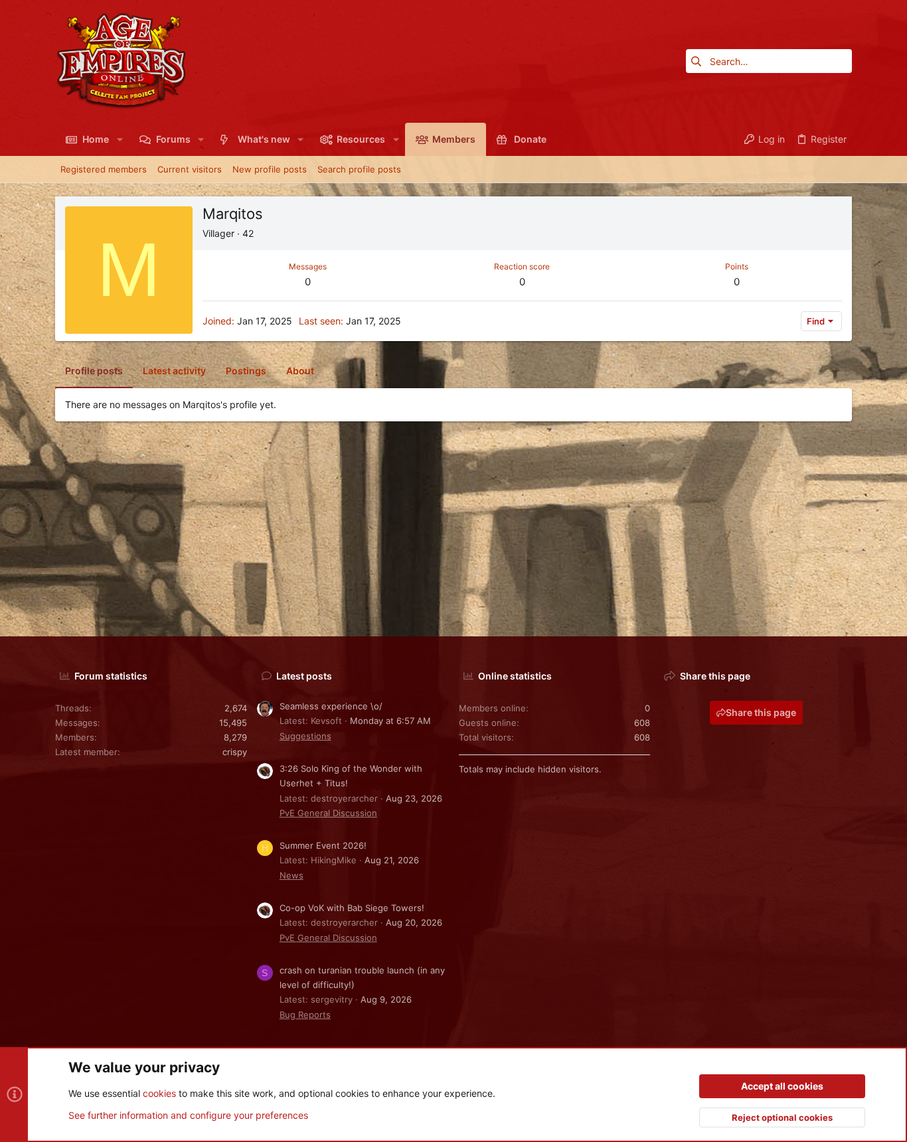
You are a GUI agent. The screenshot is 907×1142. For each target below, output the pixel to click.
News (291, 875)
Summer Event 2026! (323, 845)
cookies (159, 1093)
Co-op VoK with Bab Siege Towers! (352, 907)
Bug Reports (305, 1014)
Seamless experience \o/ (331, 706)
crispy (234, 752)
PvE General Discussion (328, 813)
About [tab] (300, 370)
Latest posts (304, 675)
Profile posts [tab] (94, 370)
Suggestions (305, 736)
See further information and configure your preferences (188, 1115)
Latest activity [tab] (174, 370)
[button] (119, 139)
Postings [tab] (246, 370)
